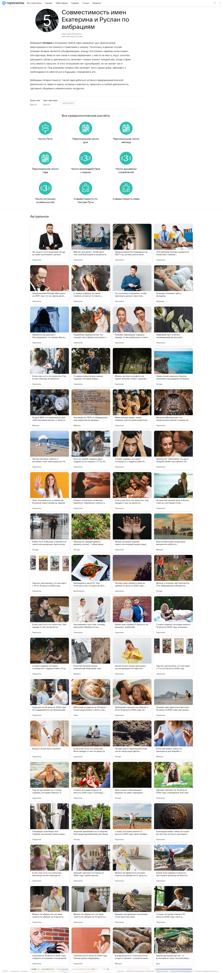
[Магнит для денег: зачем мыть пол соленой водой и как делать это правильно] (90, 243)
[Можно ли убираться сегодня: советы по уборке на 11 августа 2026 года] (49, 905)
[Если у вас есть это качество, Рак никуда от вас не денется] (132, 491)
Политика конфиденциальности (206, 971)
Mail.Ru (5, 971)
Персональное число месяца (126, 141)
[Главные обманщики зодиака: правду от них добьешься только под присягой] (132, 326)
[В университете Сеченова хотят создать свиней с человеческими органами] (132, 946)
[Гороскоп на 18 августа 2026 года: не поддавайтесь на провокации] (49, 698)
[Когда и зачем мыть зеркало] (49, 740)
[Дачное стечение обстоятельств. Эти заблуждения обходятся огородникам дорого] (173, 574)
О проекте (120, 971)
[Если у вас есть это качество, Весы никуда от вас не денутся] (90, 740)
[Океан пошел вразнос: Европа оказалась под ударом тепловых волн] (173, 367)
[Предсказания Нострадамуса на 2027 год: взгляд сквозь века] (132, 243)
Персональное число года (45, 171)
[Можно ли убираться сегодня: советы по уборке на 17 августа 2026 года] (132, 864)
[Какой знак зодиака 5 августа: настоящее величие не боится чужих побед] (173, 864)
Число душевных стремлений (126, 171)
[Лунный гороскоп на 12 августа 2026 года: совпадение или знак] (173, 781)
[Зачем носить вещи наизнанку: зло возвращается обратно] (132, 657)
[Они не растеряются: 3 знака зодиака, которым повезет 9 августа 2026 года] (49, 781)
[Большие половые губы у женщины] (173, 284)
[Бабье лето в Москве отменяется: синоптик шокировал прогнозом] (49, 533)
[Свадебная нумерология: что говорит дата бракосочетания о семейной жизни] (90, 326)
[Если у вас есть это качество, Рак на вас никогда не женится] (49, 367)
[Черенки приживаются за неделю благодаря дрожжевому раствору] (90, 822)
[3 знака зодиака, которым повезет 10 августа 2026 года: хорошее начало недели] (173, 615)
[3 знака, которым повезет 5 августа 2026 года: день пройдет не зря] (132, 822)
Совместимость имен (126, 199)
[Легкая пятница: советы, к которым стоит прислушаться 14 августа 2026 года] (49, 450)
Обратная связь (162, 971)
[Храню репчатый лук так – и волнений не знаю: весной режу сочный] (173, 946)
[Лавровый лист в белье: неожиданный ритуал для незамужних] (173, 326)
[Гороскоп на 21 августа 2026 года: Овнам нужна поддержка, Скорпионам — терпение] (90, 946)
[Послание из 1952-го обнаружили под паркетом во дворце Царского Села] (90, 408)
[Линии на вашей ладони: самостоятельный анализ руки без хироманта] (132, 533)
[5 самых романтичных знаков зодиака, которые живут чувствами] (90, 367)
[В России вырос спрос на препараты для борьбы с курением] (173, 740)
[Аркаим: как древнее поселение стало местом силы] (132, 905)
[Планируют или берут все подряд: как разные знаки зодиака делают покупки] (49, 822)
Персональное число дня (85, 141)
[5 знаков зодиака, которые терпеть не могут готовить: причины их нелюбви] (90, 284)
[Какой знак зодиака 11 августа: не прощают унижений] (132, 615)
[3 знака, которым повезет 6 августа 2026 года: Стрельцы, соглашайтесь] (90, 781)
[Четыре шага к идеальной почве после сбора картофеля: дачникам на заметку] (132, 740)
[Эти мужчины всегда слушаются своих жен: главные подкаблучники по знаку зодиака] (173, 243)
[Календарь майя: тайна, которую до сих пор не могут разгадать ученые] (173, 822)
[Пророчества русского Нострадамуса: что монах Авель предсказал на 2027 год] (49, 326)
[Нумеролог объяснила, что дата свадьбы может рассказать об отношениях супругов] (173, 450)
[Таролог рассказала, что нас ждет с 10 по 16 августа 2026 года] (49, 574)
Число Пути (45, 139)
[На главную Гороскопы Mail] (15, 3)
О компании (14, 971)
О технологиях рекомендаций (181, 971)
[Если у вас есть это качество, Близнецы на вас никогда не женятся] (49, 864)
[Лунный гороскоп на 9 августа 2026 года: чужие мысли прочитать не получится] (90, 864)
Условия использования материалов (140, 971)
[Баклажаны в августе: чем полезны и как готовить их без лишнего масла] (90, 574)
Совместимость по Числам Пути (85, 201)
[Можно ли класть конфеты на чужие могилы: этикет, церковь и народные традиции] (132, 367)
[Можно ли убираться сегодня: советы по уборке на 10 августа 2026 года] (90, 905)
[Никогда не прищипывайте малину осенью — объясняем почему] (90, 533)
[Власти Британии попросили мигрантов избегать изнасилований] (173, 533)
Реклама (24, 971)
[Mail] (4, 3)
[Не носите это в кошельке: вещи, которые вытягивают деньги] (49, 243)
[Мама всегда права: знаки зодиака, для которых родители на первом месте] (132, 408)
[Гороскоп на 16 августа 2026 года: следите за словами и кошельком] (49, 946)
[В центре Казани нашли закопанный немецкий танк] (90, 657)
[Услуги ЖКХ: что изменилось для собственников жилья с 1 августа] (49, 408)
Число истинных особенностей (45, 201)
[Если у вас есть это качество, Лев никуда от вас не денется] (49, 615)
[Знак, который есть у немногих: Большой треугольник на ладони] (49, 491)
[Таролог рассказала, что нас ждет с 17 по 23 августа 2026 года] (173, 657)
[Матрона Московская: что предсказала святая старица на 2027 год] (173, 408)
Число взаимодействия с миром (85, 171)
